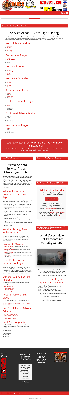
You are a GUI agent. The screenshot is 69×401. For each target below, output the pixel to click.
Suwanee (28, 303)
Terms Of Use (25, 393)
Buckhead (9, 47)
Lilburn (8, 69)
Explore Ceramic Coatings (10, 318)
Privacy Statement (35, 393)
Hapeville (9, 93)
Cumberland (9, 85)
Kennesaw (9, 82)
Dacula (8, 73)
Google (52, 212)
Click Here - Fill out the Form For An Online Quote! (41, 360)
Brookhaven (9, 46)
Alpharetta (5, 303)
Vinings (8, 87)
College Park (10, 96)
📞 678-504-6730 (52, 199)
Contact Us (41, 357)
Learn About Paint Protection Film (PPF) (13, 317)
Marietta (8, 81)
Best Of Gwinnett (51, 208)
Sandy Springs (10, 52)
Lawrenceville (10, 72)
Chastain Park (10, 49)
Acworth (9, 84)
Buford (8, 304)
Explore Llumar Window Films (11, 315)
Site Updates (25, 382)
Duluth (23, 303)
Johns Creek (9, 50)
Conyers (8, 61)
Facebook (62, 212)
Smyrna (8, 128)
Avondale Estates (11, 59)
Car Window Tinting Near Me (10, 314)
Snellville (9, 70)
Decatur (8, 58)
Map (60, 215)
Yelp (56, 212)
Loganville (9, 74)
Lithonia (8, 105)
